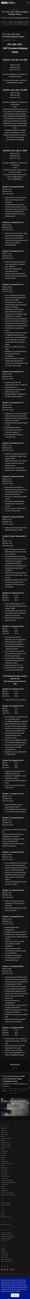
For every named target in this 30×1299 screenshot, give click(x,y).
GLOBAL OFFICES (5, 1253)
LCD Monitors (4, 1153)
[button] (4, 1090)
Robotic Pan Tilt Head (6, 1145)
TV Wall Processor (5, 1176)
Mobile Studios (4, 1134)
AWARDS (3, 1251)
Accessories (4, 1188)
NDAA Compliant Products (7, 1261)
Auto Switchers (4, 1132)
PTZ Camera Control (5, 1138)
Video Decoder (4, 1168)
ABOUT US (3, 1249)
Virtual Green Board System (7, 1193)
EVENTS (3, 1212)
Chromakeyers (4, 1178)
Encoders (3, 1149)
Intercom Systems (5, 1170)
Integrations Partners (6, 1217)
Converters (3, 1155)
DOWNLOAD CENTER (6, 1234)
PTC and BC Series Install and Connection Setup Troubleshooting (13, 1079)
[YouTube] (11, 1269)
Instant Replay (4, 1151)
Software (3, 1186)
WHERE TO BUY (4, 1255)
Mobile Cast (3, 1128)
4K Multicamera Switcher (7, 1163)
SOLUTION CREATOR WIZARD (8, 1237)
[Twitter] (5, 1269)
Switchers (3, 1130)
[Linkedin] (8, 1269)
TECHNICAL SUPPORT (6, 1232)
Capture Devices (5, 1161)
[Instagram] (2, 1269)
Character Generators (6, 1142)
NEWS (2, 1215)
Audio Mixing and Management (8, 1182)
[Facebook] (13, 1269)
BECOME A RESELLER (6, 1224)
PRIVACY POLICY (5, 1257)
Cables (2, 1159)
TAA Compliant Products (6, 1259)
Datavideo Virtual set (6, 1203)
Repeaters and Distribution (7, 1180)
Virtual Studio (4, 1174)
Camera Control (4, 1190)
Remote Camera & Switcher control (9, 1195)
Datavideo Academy (5, 1205)
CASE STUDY (4, 1241)
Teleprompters (4, 1172)
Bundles (3, 1140)
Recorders (3, 1157)
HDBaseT (3, 1165)
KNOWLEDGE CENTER (6, 1239)
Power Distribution (5, 1147)
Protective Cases (5, 1184)
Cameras (3, 1136)
